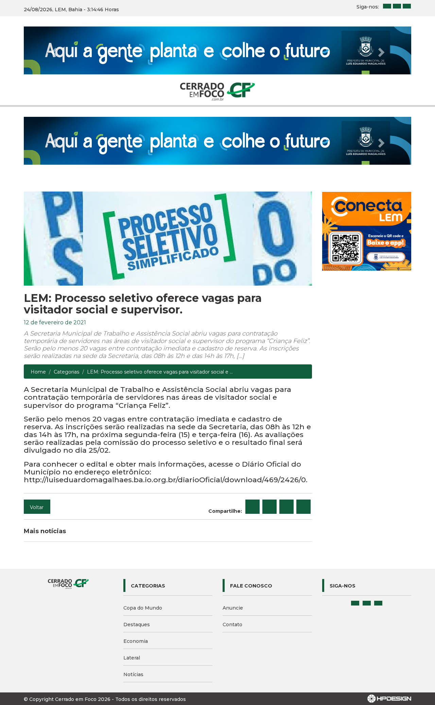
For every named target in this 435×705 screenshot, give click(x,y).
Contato (232, 624)
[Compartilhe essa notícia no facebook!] (252, 507)
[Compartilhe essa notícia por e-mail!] (286, 507)
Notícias (133, 674)
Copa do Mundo (142, 608)
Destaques (136, 624)
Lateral (131, 658)
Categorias (66, 372)
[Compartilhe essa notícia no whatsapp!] (303, 507)
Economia (135, 641)
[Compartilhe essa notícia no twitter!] (269, 507)
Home (38, 372)
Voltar (37, 507)
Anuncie (233, 608)
